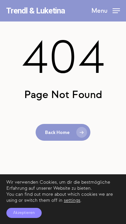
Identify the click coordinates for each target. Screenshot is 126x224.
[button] (105, 10)
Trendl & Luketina (35, 11)
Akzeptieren (24, 212)
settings (72, 200)
